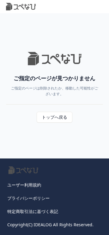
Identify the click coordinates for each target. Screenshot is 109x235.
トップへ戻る (54, 117)
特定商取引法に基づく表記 (32, 211)
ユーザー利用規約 (24, 185)
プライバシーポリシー (28, 198)
